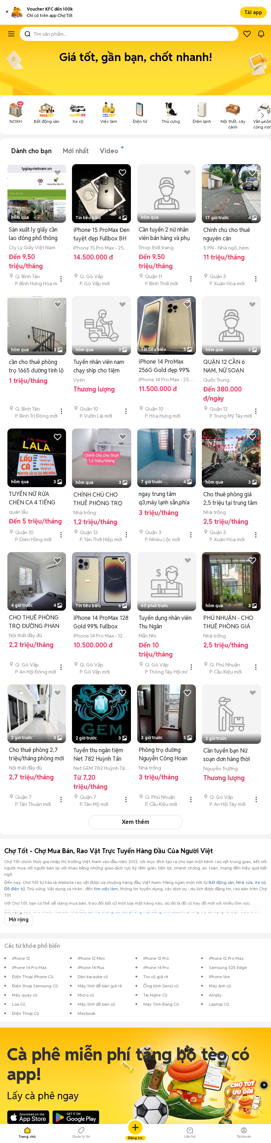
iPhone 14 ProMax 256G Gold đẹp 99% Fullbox (164, 366)
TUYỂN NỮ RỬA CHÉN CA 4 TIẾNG (32, 498)
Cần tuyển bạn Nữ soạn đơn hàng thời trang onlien (226, 755)
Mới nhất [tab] (76, 151)
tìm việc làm (106, 888)
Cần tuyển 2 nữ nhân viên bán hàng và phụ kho (164, 234)
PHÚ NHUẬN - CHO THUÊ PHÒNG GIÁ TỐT (228, 622)
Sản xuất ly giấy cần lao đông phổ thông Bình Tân (33, 234)
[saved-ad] (247, 34)
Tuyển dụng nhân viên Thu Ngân (165, 622)
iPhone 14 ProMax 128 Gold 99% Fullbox (100, 622)
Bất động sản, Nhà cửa (231, 882)
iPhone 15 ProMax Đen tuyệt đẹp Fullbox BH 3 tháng (101, 234)
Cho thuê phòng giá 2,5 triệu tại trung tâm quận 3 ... (230, 499)
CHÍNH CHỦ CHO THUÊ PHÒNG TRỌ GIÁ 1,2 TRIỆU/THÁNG (101, 499)
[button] (7, 12)
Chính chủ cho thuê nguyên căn (226, 234)
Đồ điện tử (14, 888)
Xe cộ (260, 882)
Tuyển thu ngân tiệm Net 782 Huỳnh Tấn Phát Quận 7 (98, 755)
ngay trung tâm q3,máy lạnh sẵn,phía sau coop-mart (164, 498)
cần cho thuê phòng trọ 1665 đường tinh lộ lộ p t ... (36, 366)
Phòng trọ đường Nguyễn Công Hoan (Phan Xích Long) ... (163, 754)
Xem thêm (135, 822)
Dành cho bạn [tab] (31, 151)
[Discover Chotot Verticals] (11, 34)
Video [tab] (109, 151)
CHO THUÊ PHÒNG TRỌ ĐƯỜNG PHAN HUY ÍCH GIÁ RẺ (34, 622)
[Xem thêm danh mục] (262, 115)
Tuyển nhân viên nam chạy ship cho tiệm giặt (98, 366)
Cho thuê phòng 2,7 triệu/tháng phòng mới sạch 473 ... (36, 754)
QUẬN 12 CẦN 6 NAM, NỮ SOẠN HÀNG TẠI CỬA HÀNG (231, 366)
